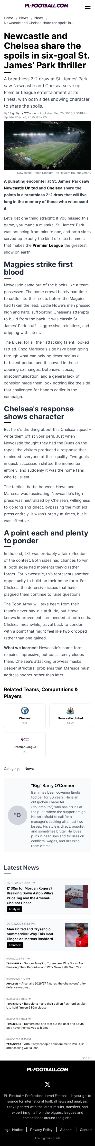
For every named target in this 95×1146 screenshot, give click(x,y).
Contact (86, 1130)
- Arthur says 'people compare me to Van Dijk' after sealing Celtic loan (45, 1046)
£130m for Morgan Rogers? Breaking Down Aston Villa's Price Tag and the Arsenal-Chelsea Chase (30, 895)
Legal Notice (12, 1130)
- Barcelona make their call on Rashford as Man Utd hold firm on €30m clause (46, 1005)
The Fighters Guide (47, 1138)
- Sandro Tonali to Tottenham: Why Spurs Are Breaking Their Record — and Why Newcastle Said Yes (44, 965)
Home (9, 18)
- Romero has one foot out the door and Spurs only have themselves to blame (45, 1025)
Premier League (48, 245)
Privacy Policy (41, 1130)
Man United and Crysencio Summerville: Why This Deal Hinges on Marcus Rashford (30, 934)
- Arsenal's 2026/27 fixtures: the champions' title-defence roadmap (46, 985)
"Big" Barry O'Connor (22, 113)
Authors (66, 1130)
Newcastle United (21, 188)
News (24, 18)
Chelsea (54, 188)
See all (86, 1058)
